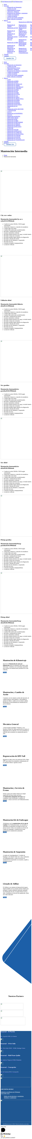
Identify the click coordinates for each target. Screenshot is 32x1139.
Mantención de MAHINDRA (15, 113)
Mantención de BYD (12, 82)
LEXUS (9, 112)
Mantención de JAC (12, 106)
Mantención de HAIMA (13, 100)
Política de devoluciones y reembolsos (14, 1096)
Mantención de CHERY (11, 25)
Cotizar (5, 672)
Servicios (6, 6)
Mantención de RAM (12, 129)
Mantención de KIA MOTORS (12, 37)
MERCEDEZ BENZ (12, 118)
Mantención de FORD (22, 28)
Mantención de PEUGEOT (11, 46)
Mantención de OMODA (13, 125)
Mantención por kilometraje (14, 7)
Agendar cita (10, 58)
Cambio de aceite (11, 8)
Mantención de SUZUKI (13, 137)
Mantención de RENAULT (14, 131)
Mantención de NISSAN (13, 123)
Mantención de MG (12, 119)
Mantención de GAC (12, 95)
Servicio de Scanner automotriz (15, 17)
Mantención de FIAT (12, 28)
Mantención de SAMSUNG (11, 49)
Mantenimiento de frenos (13, 10)
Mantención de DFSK (13, 90)
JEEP (8, 107)
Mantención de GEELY (11, 31)
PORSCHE (22, 45)
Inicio (5, 4)
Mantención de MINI (12, 42)
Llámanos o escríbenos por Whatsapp (10, 1092)
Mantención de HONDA (11, 34)
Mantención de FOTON (13, 94)
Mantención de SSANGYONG (23, 49)
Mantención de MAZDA (22, 40)
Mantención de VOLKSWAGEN (23, 52)
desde (12, 221)
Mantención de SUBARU (14, 135)
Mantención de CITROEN (14, 88)
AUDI (9, 22)
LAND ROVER (23, 36)
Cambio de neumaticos (13, 14)
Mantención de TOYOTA (11, 52)
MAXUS (9, 39)
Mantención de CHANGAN (14, 84)
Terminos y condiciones (10, 1097)
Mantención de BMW (24, 22)
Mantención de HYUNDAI (22, 34)
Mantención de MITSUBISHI (22, 43)
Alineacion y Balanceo (13, 11)
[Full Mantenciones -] (11, 1)
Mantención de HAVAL (13, 101)
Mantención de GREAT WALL (23, 31)
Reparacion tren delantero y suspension (17, 13)
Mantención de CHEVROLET (23, 25)
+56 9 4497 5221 (5, 1093)
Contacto (6, 55)
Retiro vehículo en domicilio (14, 19)
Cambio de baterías (12, 16)
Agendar (6, 54)
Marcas (6, 20)
